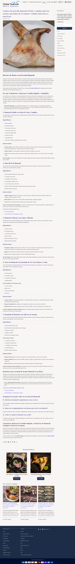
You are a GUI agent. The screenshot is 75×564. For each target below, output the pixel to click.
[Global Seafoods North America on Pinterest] (45, 529)
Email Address (60, 21)
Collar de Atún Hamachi (9, 211)
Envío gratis (50, 2)
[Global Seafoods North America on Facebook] (40, 529)
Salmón (58, 43)
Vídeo (21, 552)
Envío (21, 543)
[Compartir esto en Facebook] (10, 442)
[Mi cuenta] (55, 2)
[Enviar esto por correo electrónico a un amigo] (16, 442)
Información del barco (35, 2)
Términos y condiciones (24, 533)
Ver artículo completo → (7, 519)
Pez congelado (60, 38)
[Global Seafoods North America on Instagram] (47, 529)
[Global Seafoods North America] (11, 4)
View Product (16, 478)
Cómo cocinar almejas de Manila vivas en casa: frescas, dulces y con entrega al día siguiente (28, 505)
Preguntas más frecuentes (25, 545)
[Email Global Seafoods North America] (49, 529)
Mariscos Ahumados (61, 48)
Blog (44, 2)
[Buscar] (56, 2)
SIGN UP (64, 28)
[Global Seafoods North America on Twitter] (38, 529)
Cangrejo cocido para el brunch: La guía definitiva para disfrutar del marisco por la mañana (46, 505)
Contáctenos (22, 538)
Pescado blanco (60, 45)
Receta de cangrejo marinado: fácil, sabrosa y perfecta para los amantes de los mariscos (11, 505)
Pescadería (59, 50)
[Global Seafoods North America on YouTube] (43, 529)
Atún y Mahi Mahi (60, 40)
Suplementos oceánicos (61, 52)
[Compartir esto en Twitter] (8, 442)
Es (60, 2)
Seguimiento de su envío (25, 540)
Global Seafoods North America (39, 559)
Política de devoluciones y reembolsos (27, 536)
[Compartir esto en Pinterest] (12, 442)
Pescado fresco (60, 36)
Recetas (22, 550)
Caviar (58, 31)
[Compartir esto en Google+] (14, 442)
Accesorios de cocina (61, 55)
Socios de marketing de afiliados (26, 554)
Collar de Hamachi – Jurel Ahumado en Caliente (14, 214)
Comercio (25, 2)
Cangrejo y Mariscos (61, 33)
